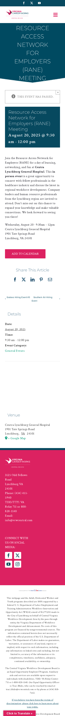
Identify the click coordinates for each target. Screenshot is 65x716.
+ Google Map (17, 438)
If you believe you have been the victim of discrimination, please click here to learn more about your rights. (32, 703)
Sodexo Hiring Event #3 (18, 297)
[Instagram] (17, 564)
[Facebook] (8, 555)
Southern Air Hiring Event (42, 299)
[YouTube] (8, 564)
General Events (14, 351)
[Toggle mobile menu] (55, 14)
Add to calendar (25, 254)
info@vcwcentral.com (18, 520)
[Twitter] (17, 555)
